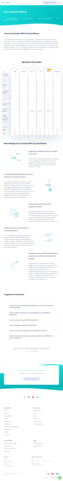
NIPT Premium (7, 424)
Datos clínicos (7, 451)
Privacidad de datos (38, 424)
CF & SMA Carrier (8, 429)
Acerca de (6, 413)
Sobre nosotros (37, 410)
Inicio (5, 410)
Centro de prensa (37, 421)
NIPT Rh (6, 432)
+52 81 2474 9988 (31, 351)
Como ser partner (27, 18)
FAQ (34, 413)
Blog (34, 416)
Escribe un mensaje (31, 379)
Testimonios (7, 435)
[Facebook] (29, 397)
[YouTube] (33, 397)
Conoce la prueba (12, 18)
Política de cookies (37, 446)
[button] (60, 3)
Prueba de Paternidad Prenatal (11, 426)
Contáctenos (36, 418)
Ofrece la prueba (8, 446)
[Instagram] (24, 397)
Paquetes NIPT (7, 421)
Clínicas (6, 418)
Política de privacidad (38, 443)
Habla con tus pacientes (45, 18)
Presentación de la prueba (10, 443)
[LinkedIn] (37, 397)
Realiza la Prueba (8, 416)
